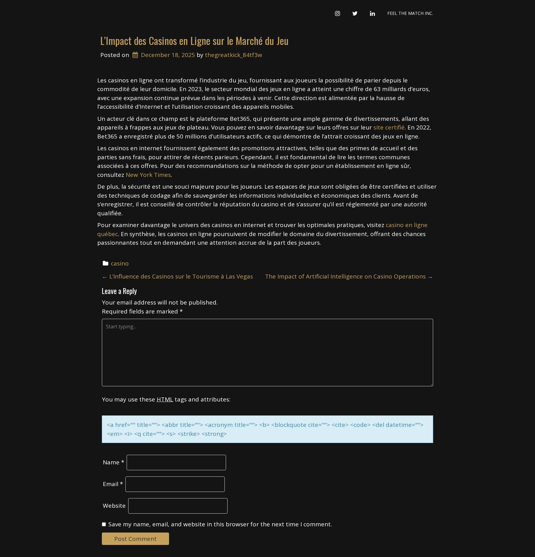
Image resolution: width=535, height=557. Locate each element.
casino (120, 263)
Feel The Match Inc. (410, 13)
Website (114, 506)
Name (113, 462)
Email (113, 484)
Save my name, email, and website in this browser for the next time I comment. (220, 524)
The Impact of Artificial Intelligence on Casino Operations (349, 276)
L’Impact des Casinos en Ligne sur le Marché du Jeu (194, 40)
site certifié (389, 127)
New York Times (148, 175)
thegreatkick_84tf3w (233, 55)
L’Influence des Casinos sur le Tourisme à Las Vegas (177, 276)
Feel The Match (143, 11)
